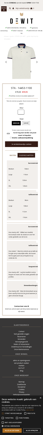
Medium (16, 123)
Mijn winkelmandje (25, 8)
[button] (13, 155)
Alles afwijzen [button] (32, 430)
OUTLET (21, 368)
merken (21, 365)
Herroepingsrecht (21, 342)
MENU (3, 8)
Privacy (21, 392)
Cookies (22, 389)
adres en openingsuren (21, 360)
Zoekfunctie (21, 384)
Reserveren (21, 336)
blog (21, 371)
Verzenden (21, 339)
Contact (21, 331)
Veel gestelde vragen (21, 334)
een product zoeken (21, 363)
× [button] (40, 398)
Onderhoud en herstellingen (21, 347)
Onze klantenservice (21, 349)
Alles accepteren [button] (12, 430)
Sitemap (21, 382)
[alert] (21, 415)
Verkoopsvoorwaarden (21, 394)
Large (26, 123)
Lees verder (30, 410)
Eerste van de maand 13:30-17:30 (21, 3)
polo (12, 36)
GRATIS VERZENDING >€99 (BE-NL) (16, 28)
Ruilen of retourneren (21, 344)
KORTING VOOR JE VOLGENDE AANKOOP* (22, 96)
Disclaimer (21, 387)
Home (6, 36)
